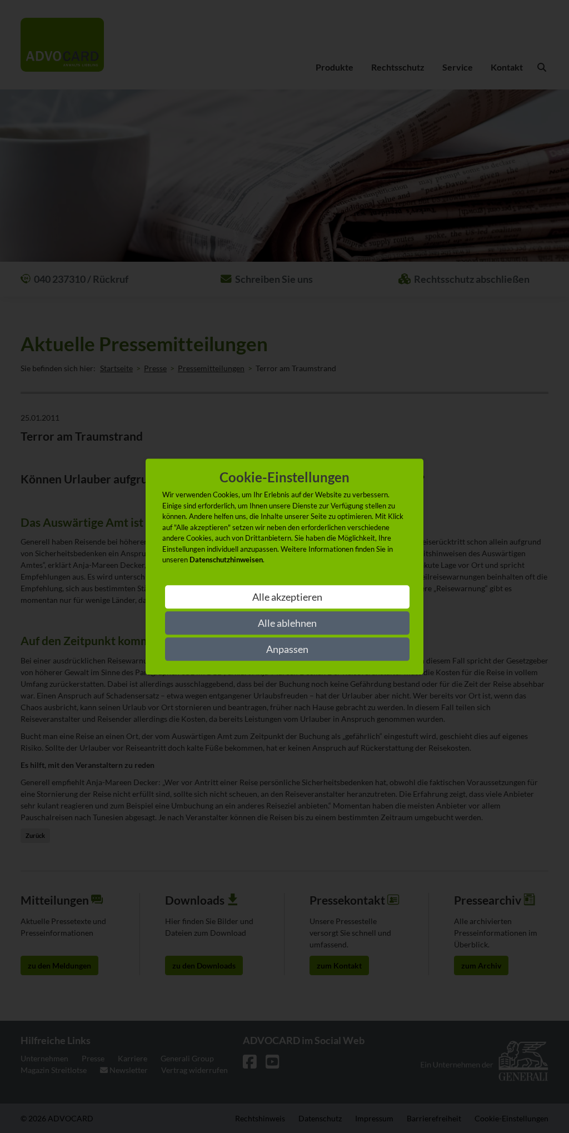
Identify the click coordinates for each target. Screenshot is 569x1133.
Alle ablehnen (287, 623)
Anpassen (287, 649)
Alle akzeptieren (287, 597)
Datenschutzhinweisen (226, 560)
